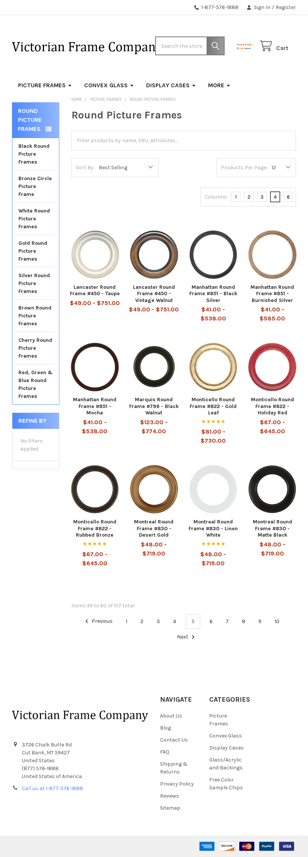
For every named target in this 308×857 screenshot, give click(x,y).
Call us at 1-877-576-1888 (52, 788)
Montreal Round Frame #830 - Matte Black (272, 528)
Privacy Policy (177, 784)
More (216, 85)
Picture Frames (42, 85)
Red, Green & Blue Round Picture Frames (35, 384)
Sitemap (170, 808)
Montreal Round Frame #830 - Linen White (213, 528)
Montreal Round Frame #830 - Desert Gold (154, 528)
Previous (102, 621)
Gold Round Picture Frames (32, 251)
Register (286, 7)
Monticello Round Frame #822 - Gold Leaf (213, 406)
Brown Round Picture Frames (34, 316)
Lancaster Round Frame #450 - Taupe (95, 290)
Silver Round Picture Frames (34, 283)
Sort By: (85, 167)
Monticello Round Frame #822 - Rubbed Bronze (94, 528)
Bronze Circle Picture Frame (35, 186)
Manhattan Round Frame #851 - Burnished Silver (272, 293)
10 (277, 621)
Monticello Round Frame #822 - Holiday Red (272, 406)
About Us (171, 716)
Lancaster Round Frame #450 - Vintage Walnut (154, 293)
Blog (165, 728)
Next (183, 637)
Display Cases (168, 85)
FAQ (164, 752)
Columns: (216, 197)
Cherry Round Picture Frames (35, 348)
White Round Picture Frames (34, 219)
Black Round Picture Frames (34, 154)
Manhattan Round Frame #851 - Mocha (94, 406)
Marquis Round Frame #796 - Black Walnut (154, 406)
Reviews (169, 796)
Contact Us (174, 740)
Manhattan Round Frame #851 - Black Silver (213, 293)
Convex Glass (106, 85)
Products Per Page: (244, 167)
